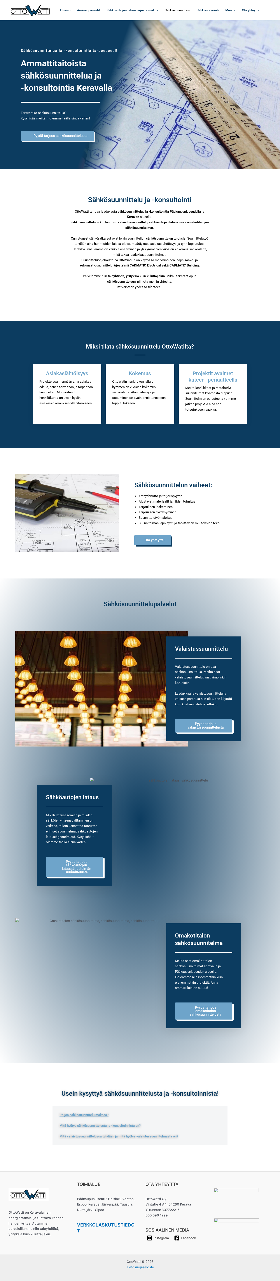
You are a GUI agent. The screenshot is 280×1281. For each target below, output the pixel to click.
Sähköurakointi (208, 10)
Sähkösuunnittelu (177, 10)
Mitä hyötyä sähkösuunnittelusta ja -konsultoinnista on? (100, 1126)
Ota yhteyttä (250, 10)
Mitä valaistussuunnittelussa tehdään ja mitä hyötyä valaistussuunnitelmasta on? (119, 1136)
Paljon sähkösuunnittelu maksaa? (84, 1115)
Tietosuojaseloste (140, 1267)
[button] (156, 10)
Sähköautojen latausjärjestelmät (130, 10)
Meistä (230, 10)
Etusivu (65, 10)
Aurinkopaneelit (88, 10)
